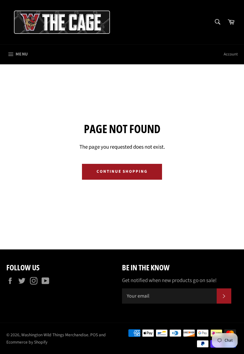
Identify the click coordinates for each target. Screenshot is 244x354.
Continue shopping (122, 171)
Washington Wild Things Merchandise (54, 335)
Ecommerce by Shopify (26, 342)
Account (231, 54)
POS (94, 335)
